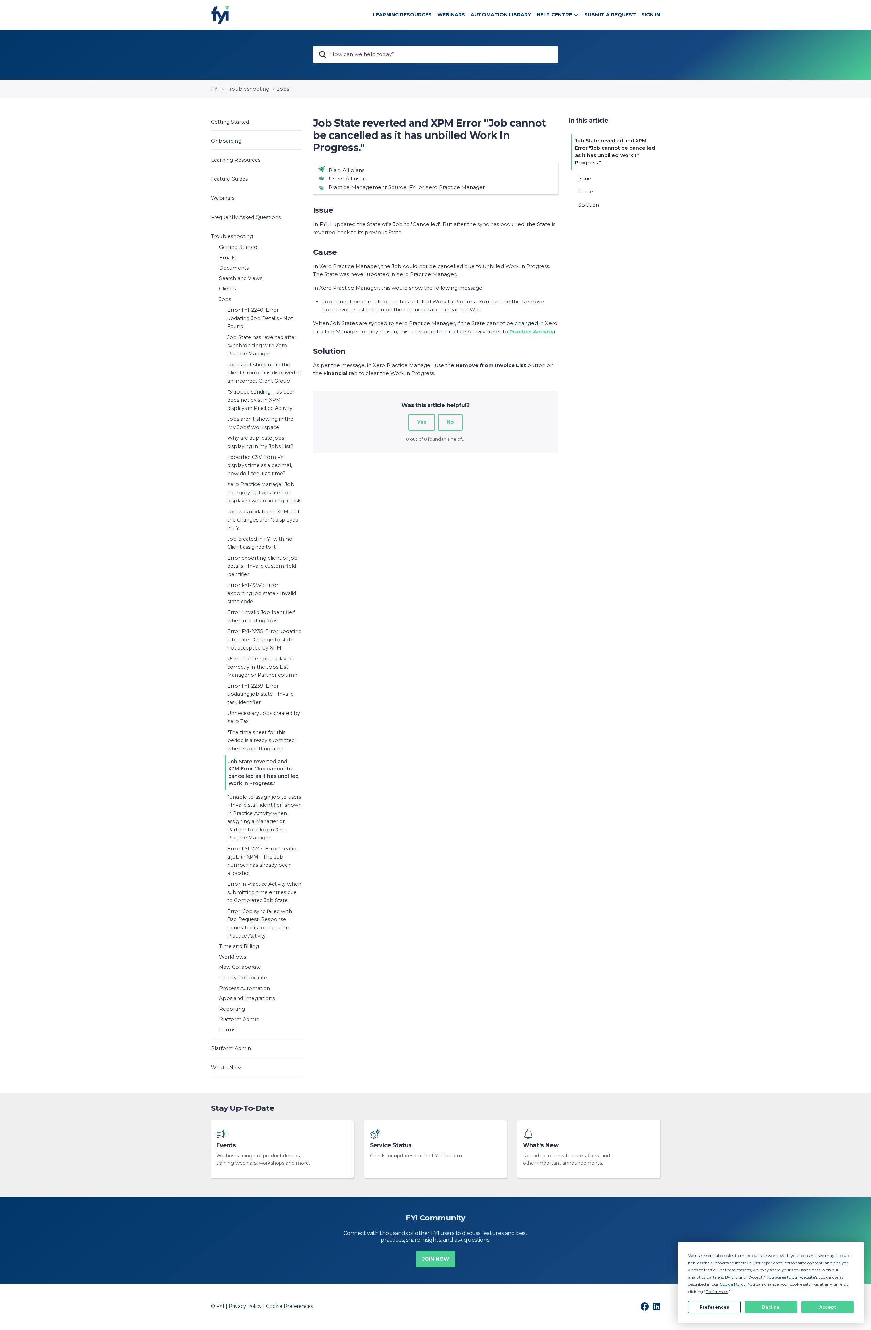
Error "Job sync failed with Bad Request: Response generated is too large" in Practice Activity (259, 923)
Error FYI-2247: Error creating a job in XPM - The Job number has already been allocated (263, 861)
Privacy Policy (245, 1306)
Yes (421, 422)
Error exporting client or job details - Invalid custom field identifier (262, 566)
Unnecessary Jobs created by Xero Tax (263, 717)
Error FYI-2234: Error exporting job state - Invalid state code (261, 593)
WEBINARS (451, 15)
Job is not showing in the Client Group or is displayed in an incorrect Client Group (264, 373)
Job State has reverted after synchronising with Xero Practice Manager (261, 345)
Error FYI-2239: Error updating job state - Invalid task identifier (260, 694)
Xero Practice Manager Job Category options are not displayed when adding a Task (264, 492)
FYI (215, 88)
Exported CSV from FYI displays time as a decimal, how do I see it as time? (259, 465)
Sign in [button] (650, 15)
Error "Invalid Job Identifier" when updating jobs (261, 616)
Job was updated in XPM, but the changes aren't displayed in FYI (263, 520)
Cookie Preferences (289, 1306)
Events (226, 1145)
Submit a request (610, 15)
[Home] (220, 14)
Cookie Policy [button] (733, 1284)
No (450, 422)
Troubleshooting (248, 88)
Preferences (714, 1307)
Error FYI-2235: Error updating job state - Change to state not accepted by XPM (264, 639)
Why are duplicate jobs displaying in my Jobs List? (260, 442)
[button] (256, 121)
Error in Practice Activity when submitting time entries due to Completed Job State (264, 892)
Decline (771, 1307)
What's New (540, 1145)
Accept (827, 1307)
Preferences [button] (717, 1291)
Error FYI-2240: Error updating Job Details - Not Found (260, 318)
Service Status (391, 1145)
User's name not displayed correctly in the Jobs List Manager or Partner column (262, 667)
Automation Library (501, 15)
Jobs (283, 88)
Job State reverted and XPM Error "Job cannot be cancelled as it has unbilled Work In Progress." (263, 772)
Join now (435, 1259)
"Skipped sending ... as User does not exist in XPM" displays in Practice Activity (260, 400)
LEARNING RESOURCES (402, 15)
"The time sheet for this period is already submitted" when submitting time (261, 740)
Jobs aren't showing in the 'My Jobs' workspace (260, 423)
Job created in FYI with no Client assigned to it (259, 543)
